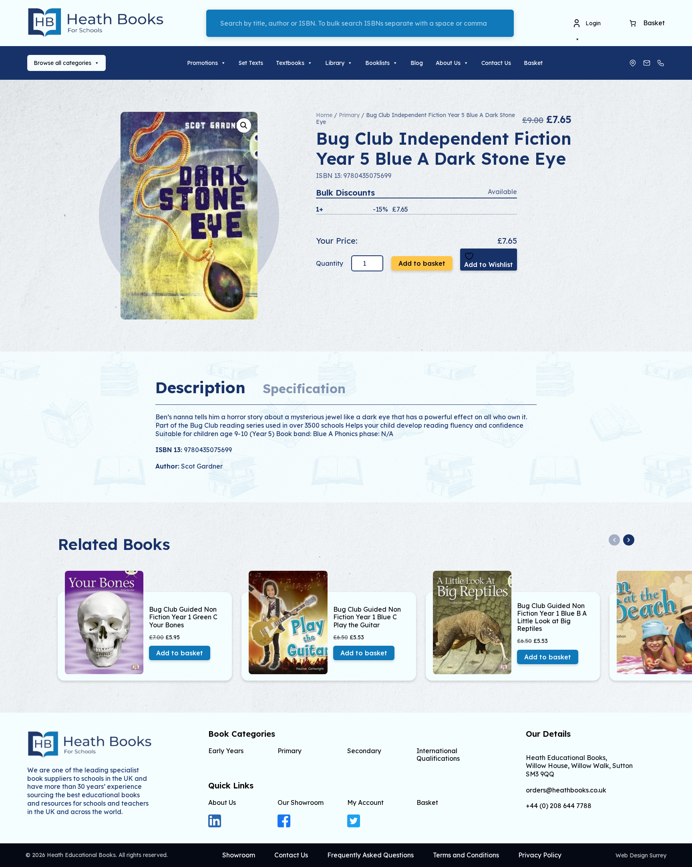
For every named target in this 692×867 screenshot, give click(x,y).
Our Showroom (301, 802)
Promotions (202, 63)
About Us (448, 63)
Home (324, 115)
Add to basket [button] (179, 653)
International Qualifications (438, 754)
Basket (533, 63)
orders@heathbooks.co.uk (566, 790)
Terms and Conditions (466, 855)
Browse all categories (62, 63)
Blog (416, 63)
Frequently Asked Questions (370, 855)
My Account (365, 802)
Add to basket (421, 263)
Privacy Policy (539, 855)
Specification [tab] (304, 388)
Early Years (225, 751)
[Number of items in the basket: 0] (633, 23)
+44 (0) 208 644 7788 (558, 806)
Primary (349, 115)
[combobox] (360, 23)
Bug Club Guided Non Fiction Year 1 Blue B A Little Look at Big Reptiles (552, 617)
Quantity (330, 263)
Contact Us (496, 63)
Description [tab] (200, 387)
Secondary (364, 751)
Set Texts (251, 63)
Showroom (238, 855)
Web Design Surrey (641, 855)
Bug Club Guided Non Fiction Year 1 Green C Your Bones (183, 617)
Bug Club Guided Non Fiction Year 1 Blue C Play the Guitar (367, 617)
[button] (244, 125)
